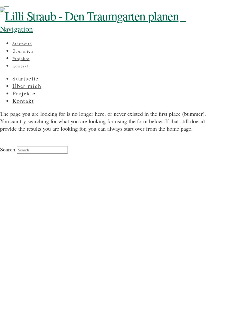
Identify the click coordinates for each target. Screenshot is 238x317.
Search (7, 149)
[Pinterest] (6, 3)
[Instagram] (2, 3)
